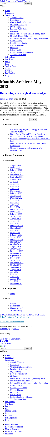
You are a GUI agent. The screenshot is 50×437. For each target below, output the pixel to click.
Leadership (9, 13)
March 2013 (15, 258)
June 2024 (14, 200)
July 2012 (14, 272)
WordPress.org (16, 310)
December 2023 (16, 209)
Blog (7, 75)
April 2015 (14, 230)
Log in (13, 303)
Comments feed (16, 308)
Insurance (9, 434)
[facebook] (0, 341)
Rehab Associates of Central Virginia (15, 1)
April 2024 (14, 205)
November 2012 (16, 263)
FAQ (7, 64)
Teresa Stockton (6, 99)
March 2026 (15, 168)
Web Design (5, 329)
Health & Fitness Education (21, 36)
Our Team (9, 59)
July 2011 (14, 281)
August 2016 (15, 219)
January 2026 (15, 172)
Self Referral (10, 57)
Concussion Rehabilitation (21, 22)
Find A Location (11, 424)
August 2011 (15, 279)
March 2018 (15, 212)
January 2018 (15, 216)
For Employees (11, 73)
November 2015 (16, 228)
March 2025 (15, 191)
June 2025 (14, 184)
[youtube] (2, 341)
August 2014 (15, 246)
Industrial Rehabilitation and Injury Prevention (29, 38)
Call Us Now (5, 343)
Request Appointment (14, 427)
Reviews (8, 71)
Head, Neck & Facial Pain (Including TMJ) (27, 34)
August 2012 (15, 270)
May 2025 (14, 186)
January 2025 (15, 195)
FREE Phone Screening (14, 431)
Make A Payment (12, 429)
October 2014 (15, 244)
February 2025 (16, 193)
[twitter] (5, 341)
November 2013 (16, 253)
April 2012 (14, 276)
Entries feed (15, 306)
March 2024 (15, 207)
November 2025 (16, 175)
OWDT (16, 329)
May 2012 (14, 274)
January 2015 (15, 237)
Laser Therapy (16, 41)
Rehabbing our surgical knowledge (23, 93)
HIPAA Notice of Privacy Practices (14, 317)
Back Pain (14, 20)
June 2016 (14, 221)
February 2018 (16, 214)
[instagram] (7, 341)
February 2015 (16, 235)
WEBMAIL (40, 315)
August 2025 (15, 179)
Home (7, 11)
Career (8, 68)
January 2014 (15, 249)
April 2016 (14, 223)
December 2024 (16, 198)
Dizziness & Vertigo (18, 24)
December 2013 (16, 251)
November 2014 (16, 242)
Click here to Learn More (10, 339)
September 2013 (16, 256)
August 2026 (15, 165)
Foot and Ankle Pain (18, 29)
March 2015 (15, 232)
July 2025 (14, 182)
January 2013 (15, 260)
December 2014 (16, 239)
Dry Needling (15, 27)
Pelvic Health (15, 50)
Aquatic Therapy (17, 17)
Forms (7, 61)
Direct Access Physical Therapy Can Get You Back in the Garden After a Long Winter (28, 135)
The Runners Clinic (18, 54)
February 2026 (16, 170)
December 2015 (16, 226)
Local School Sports (18, 43)
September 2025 (16, 177)
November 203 (16, 283)
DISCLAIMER (6, 315)
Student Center (11, 66)
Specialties (9, 15)
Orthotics (14, 48)
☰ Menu (3, 6)
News (12, 293)
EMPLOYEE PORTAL (24, 315)
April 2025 (14, 189)
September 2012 (16, 267)
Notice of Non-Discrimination (12, 322)
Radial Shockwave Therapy (21, 52)
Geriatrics (14, 31)
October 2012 (15, 265)
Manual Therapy (17, 45)
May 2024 (14, 202)
